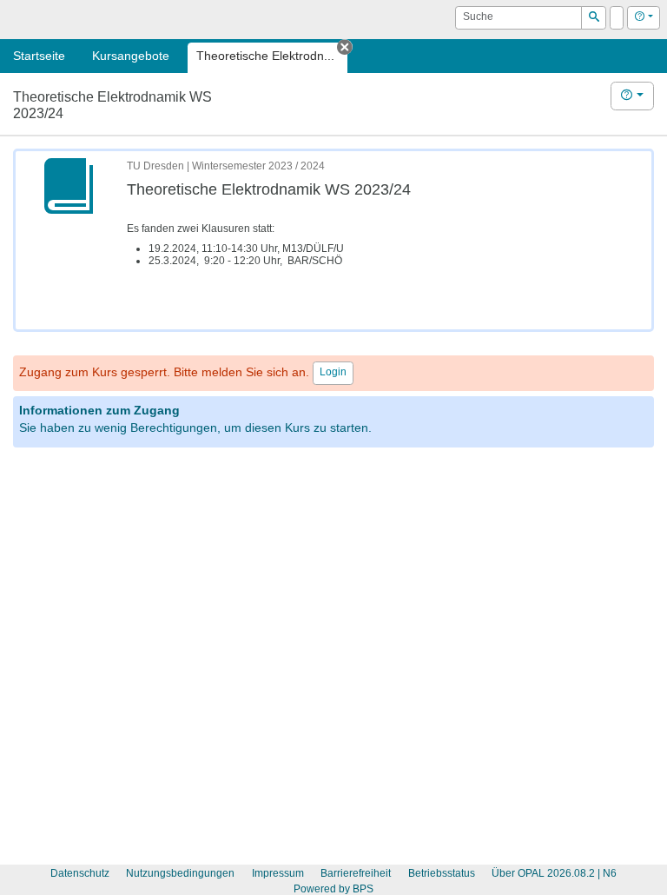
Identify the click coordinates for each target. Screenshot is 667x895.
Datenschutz (79, 873)
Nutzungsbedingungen (180, 873)
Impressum (278, 873)
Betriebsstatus (441, 873)
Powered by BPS (333, 889)
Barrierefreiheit (355, 873)
